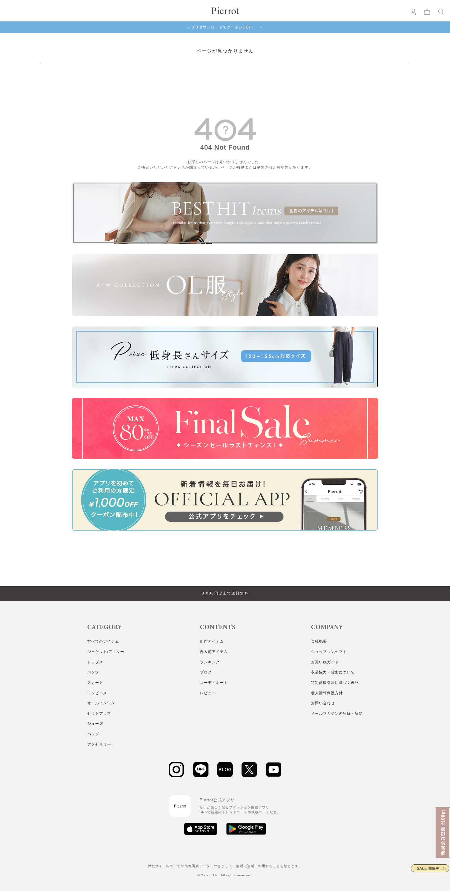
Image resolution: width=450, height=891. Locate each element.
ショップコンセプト (329, 652)
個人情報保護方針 (327, 693)
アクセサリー (99, 744)
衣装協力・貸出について (333, 672)
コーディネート (214, 682)
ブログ (206, 672)
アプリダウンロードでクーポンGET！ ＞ (225, 27)
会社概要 (319, 641)
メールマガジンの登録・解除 (337, 713)
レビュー (208, 693)
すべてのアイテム (103, 641)
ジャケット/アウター (105, 652)
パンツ (93, 672)
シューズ (95, 723)
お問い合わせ (323, 703)
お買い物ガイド (325, 662)
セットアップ (99, 713)
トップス (95, 662)
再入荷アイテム (214, 652)
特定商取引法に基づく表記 (335, 682)
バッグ (93, 734)
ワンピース (97, 693)
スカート (95, 682)
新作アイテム (212, 641)
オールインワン (101, 703)
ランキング (210, 662)
